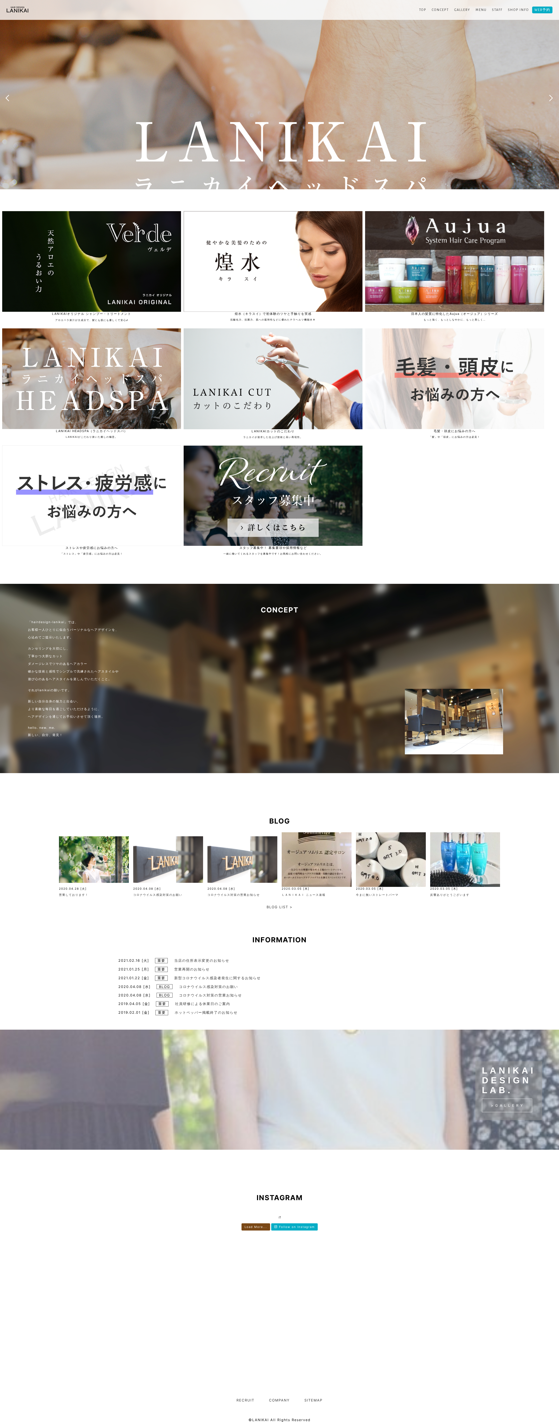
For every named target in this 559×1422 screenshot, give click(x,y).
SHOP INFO (518, 10)
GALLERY (462, 10)
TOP (422, 10)
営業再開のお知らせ (192, 969)
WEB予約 (542, 10)
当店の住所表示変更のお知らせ (201, 960)
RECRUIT (245, 1400)
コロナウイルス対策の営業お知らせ (235, 894)
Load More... (256, 1227)
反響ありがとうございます (449, 894)
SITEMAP (313, 1400)
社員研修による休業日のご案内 (202, 1003)
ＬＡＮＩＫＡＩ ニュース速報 (304, 894)
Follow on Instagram (297, 1227)
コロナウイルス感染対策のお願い (157, 894)
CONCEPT (440, 10)
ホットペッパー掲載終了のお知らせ (206, 1012)
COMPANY (279, 1400)
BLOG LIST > (280, 907)
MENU (481, 10)
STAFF (497, 10)
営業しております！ (73, 894)
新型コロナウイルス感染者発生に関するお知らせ (217, 978)
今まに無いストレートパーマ (377, 894)
